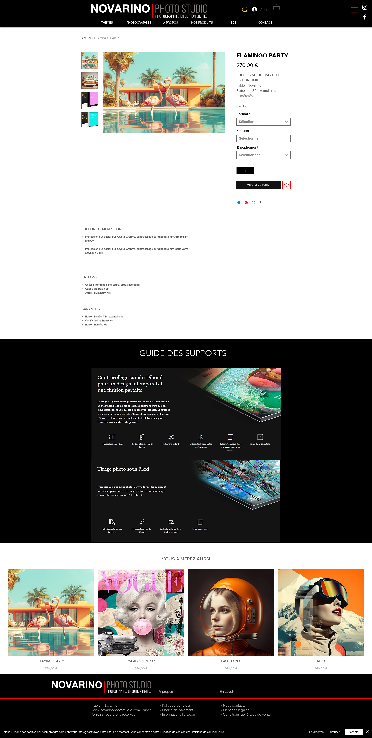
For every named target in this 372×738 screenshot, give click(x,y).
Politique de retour (176, 705)
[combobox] (263, 122)
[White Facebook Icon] (364, 17)
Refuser (335, 732)
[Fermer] (367, 732)
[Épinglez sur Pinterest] (246, 202)
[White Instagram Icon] (364, 7)
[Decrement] (239, 170)
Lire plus (241, 105)
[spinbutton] (245, 170)
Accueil (86, 37)
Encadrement (248, 147)
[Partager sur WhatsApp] (253, 202)
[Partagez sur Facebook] (239, 202)
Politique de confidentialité (208, 732)
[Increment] (251, 170)
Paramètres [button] (316, 732)
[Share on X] (261, 202)
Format (243, 114)
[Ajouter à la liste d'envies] (286, 185)
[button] (354, 10)
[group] (186, 620)
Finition (243, 131)
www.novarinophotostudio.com (116, 710)
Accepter (354, 732)
